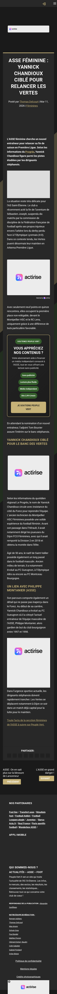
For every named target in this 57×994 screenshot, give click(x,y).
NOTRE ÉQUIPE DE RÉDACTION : (22, 915)
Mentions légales (28, 969)
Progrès (29, 151)
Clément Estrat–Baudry (18, 942)
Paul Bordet (13, 934)
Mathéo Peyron (15, 938)
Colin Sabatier (14, 946)
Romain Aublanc (15, 919)
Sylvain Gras (14, 930)
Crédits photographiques (28, 976)
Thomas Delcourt (29, 101)
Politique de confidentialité (28, 961)
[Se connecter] (44, 4)
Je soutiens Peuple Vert (28, 407)
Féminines (32, 105)
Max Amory (13, 926)
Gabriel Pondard (15, 950)
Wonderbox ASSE (27, 827)
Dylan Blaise (14, 954)
